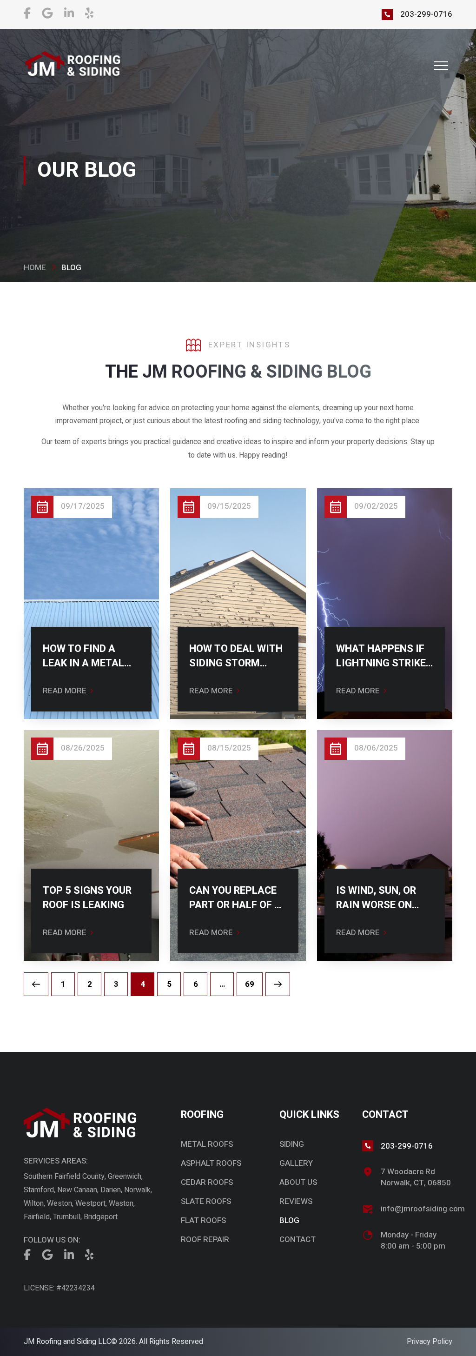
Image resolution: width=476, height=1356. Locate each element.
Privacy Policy (429, 1341)
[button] (441, 65)
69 (249, 984)
